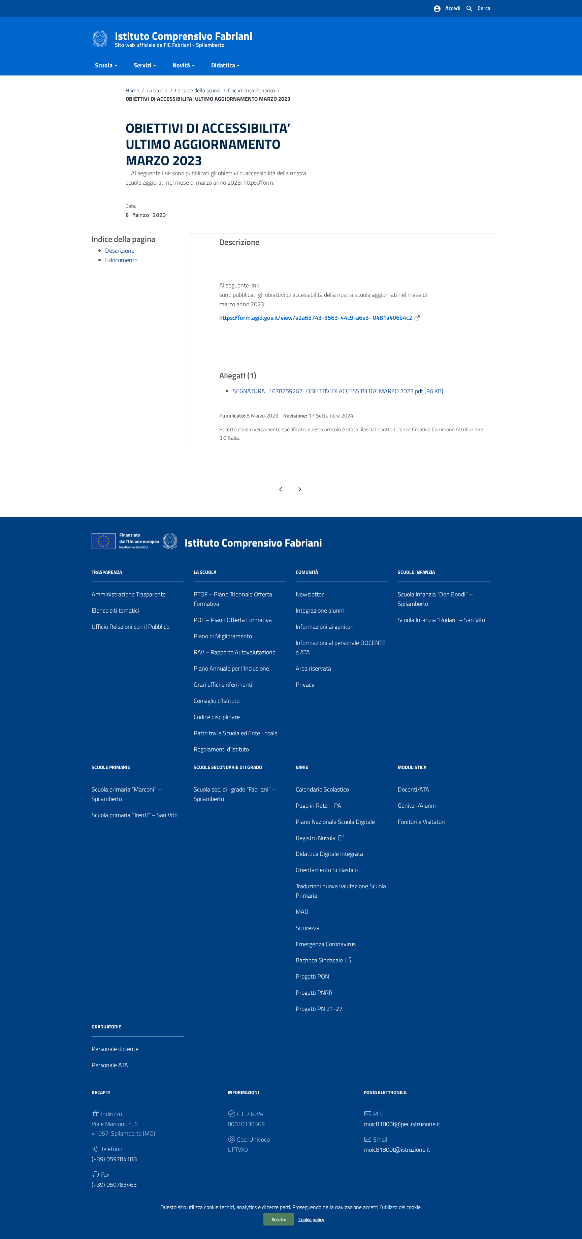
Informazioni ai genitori (325, 626)
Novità (181, 65)
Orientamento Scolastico (327, 869)
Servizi (143, 65)
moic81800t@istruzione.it (397, 1149)
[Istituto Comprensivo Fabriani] (100, 38)
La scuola (157, 90)
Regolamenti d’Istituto (221, 749)
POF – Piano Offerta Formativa (233, 619)
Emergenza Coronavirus (326, 944)
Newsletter (310, 594)
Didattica (223, 65)
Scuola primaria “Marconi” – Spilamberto (127, 794)
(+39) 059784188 (114, 1159)
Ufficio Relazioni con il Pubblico (130, 626)
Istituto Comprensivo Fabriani (183, 37)
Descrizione (119, 250)
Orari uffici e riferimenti (223, 684)
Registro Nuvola (315, 837)
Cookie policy (311, 1219)
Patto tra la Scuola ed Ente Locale (236, 733)
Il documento (121, 260)
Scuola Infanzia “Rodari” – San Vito (441, 619)
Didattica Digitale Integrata (329, 853)
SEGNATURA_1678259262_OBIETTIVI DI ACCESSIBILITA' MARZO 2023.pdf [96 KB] (338, 391)
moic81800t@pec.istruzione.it (402, 1123)
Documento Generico (251, 90)
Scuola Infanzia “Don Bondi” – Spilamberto (435, 599)
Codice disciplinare (217, 716)
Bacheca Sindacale (319, 960)
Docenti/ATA (413, 789)
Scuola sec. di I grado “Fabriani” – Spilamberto (235, 794)
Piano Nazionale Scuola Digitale (335, 821)
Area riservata (313, 668)
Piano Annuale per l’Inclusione (231, 668)
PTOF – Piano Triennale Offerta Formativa (233, 599)
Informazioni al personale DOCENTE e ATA (341, 647)
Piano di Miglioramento (223, 636)
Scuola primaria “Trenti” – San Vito (134, 814)
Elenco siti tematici (115, 610)
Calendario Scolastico (322, 789)
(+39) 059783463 (114, 1184)
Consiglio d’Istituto (216, 700)
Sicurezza (308, 927)
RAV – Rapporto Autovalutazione (235, 652)
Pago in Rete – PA (318, 805)
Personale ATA (110, 1065)
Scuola (103, 65)
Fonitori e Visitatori (421, 821)
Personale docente (115, 1048)
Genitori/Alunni (417, 805)
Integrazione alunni (320, 610)
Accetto (278, 1219)
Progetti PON (312, 976)
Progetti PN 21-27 (319, 1008)
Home (132, 90)
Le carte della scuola (198, 90)
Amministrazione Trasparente (129, 594)
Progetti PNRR (314, 992)
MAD (302, 911)
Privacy (305, 684)
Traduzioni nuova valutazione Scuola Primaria (341, 890)
